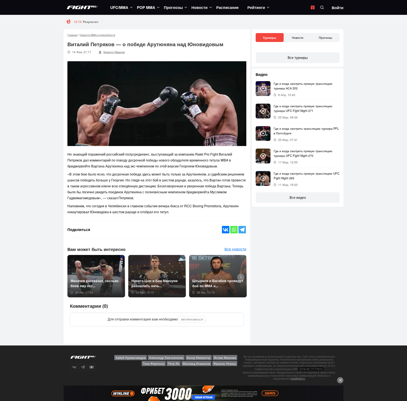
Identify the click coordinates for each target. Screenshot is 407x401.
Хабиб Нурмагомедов (131, 357)
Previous (72, 277)
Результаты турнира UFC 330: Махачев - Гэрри (118, 21)
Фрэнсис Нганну (224, 363)
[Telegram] (242, 229)
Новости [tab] (297, 37)
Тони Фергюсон (153, 363)
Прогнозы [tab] (325, 37)
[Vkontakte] (225, 229)
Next (239, 277)
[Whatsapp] (234, 229)
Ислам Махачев (225, 357)
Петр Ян (173, 363)
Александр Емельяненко (166, 357)
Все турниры (298, 57)
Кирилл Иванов (114, 52)
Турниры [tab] (269, 37)
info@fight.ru (297, 378)
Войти (337, 7)
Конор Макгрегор (198, 357)
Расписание (227, 7)
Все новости (235, 249)
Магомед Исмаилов (196, 363)
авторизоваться (192, 319)
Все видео (298, 197)
